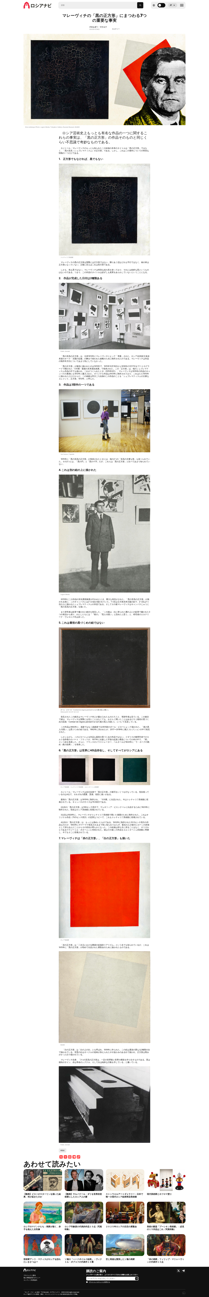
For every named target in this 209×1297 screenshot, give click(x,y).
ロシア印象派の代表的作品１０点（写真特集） (83, 1228)
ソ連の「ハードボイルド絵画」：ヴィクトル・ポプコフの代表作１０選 (83, 1260)
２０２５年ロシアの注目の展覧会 (121, 1226)
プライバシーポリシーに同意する (99, 1282)
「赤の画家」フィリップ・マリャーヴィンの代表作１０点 (165, 1260)
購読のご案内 (96, 1271)
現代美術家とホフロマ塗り (159, 1194)
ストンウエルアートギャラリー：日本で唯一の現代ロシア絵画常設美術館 (124, 1195)
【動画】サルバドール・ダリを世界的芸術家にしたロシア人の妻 (83, 1195)
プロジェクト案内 (30, 1275)
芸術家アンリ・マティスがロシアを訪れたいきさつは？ (42, 1260)
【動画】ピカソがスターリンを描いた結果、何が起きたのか (42, 1195)
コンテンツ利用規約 (30, 1280)
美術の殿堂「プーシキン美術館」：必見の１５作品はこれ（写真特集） (165, 1228)
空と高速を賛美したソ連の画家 (120, 1259)
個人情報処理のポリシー (32, 1278)
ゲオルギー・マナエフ (98, 27)
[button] (135, 4)
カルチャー (116, 29)
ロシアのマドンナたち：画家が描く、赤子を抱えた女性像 (42, 1228)
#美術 (63, 1150)
